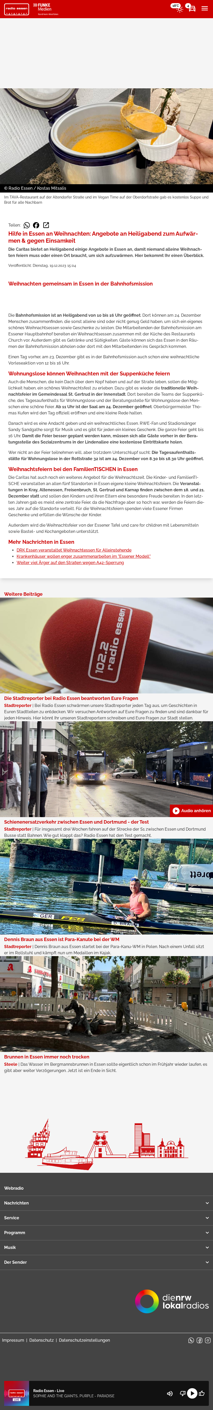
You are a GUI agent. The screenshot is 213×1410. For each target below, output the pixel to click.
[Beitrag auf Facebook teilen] (36, 225)
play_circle (192, 1393)
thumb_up (201, 1393)
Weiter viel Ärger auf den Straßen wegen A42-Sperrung (70, 562)
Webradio (14, 1188)
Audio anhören (191, 811)
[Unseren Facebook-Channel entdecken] (199, 1340)
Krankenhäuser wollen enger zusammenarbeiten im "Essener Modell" (84, 556)
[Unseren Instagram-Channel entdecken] (208, 1340)
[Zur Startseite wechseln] (16, 9)
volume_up (170, 1393)
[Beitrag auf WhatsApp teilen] (27, 225)
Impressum (13, 1340)
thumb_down (183, 1393)
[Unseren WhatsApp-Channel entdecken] (191, 1340)
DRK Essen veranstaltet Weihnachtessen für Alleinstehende (74, 550)
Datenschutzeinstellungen (84, 1340)
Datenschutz (41, 1340)
